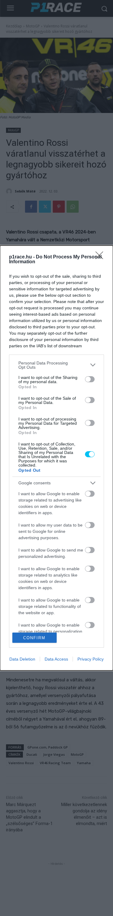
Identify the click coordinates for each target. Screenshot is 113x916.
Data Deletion (22, 659)
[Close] (101, 257)
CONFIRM (34, 638)
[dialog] (56, 458)
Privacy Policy (90, 659)
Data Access (56, 659)
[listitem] (56, 365)
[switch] (90, 379)
